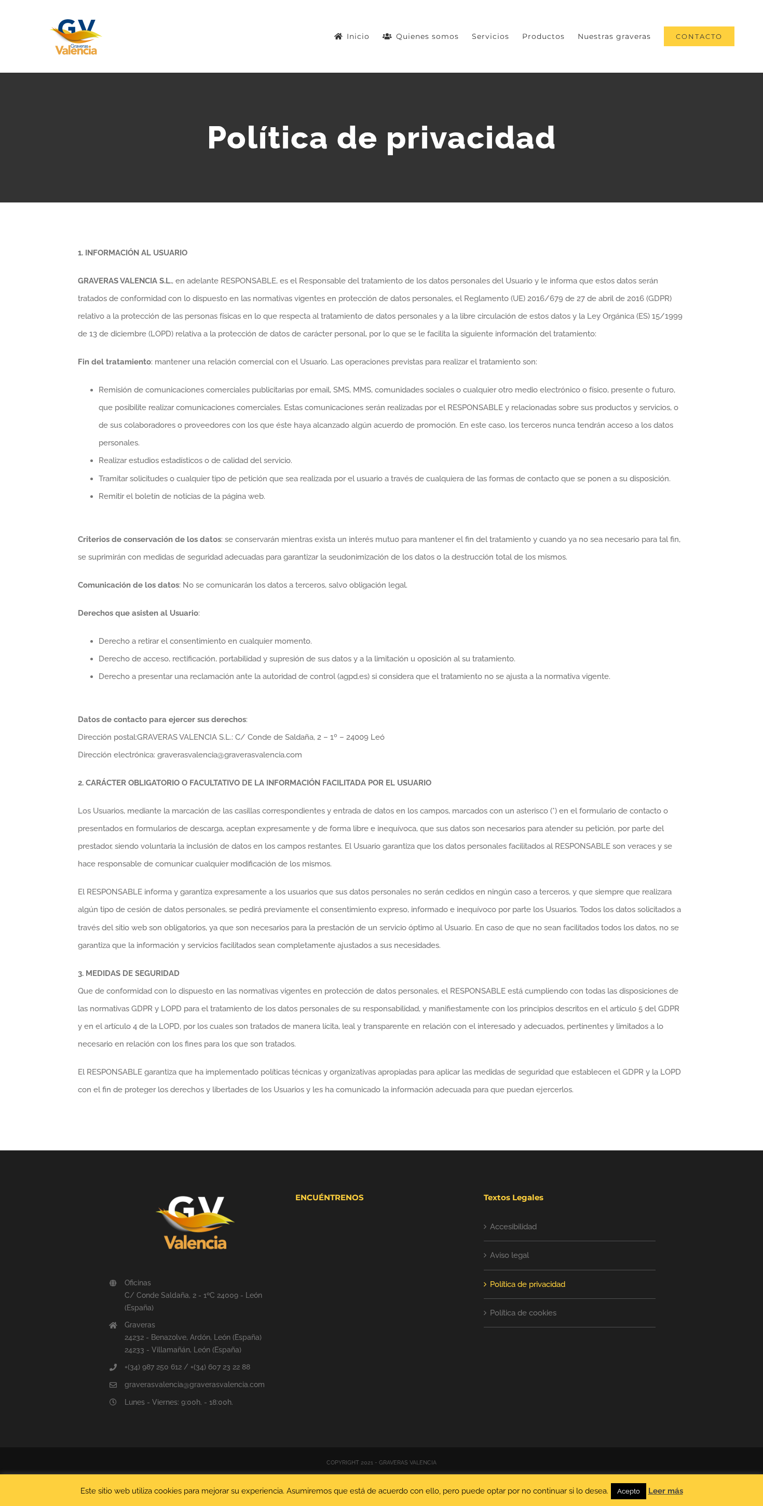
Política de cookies (523, 1313)
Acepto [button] (628, 1491)
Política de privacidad (527, 1284)
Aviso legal (509, 1255)
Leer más (665, 1491)
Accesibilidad (513, 1226)
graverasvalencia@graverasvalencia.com (195, 1384)
